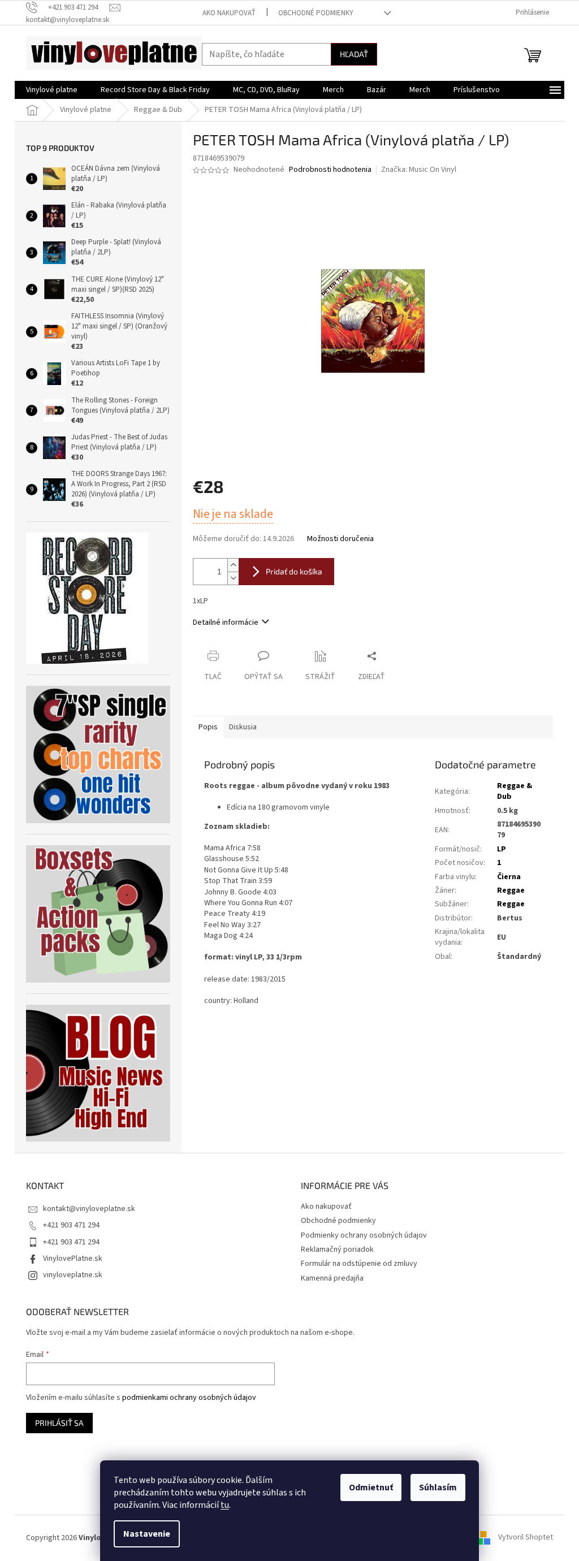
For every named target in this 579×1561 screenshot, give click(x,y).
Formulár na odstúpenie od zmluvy (359, 1263)
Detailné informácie (225, 622)
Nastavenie (146, 1534)
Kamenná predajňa (332, 1278)
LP (501, 849)
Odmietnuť (371, 1487)
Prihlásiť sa (59, 1423)
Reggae (511, 890)
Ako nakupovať (229, 13)
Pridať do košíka (294, 571)
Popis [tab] (208, 727)
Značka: (418, 169)
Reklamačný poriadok (337, 1249)
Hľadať (354, 54)
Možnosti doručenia (340, 539)
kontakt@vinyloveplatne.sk (89, 1208)
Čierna (509, 877)
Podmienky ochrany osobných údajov (364, 1235)
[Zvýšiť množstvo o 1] (233, 565)
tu (225, 1505)
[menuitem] (52, 90)
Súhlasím (438, 1487)
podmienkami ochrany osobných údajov (189, 1397)
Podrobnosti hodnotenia (330, 170)
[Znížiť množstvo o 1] (233, 578)
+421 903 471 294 (71, 1225)
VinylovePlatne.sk (72, 1258)
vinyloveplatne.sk (72, 1275)
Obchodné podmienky (315, 13)
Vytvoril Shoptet (525, 1537)
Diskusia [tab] (243, 727)
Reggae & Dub (514, 791)
